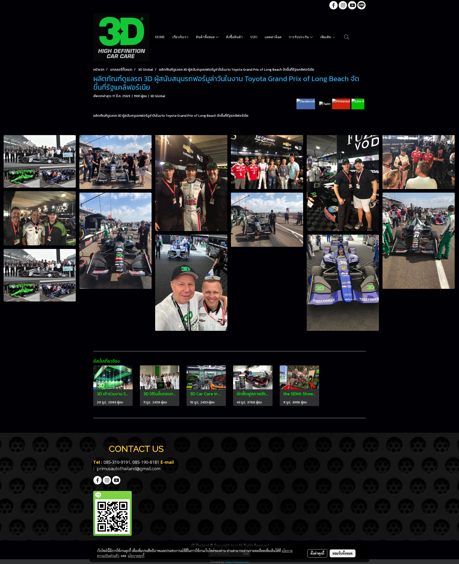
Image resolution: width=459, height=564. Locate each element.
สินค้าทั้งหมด (206, 37)
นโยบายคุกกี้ (136, 555)
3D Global (157, 96)
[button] (346, 37)
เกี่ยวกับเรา (180, 37)
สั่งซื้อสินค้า (234, 37)
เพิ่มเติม (326, 37)
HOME (160, 37)
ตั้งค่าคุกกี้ (317, 553)
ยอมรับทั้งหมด (343, 553)
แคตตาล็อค (273, 37)
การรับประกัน (299, 37)
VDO (253, 37)
